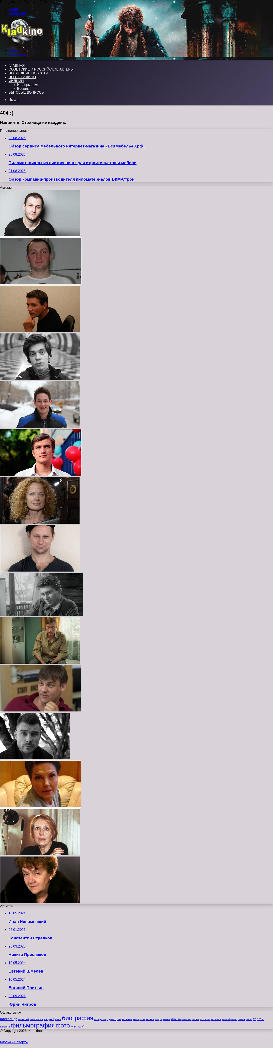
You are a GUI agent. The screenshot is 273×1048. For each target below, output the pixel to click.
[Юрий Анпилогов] (40, 663)
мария (195, 1019)
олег (234, 1019)
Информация (27, 85)
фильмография (33, 1025)
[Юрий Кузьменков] (41, 615)
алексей (23, 1019)
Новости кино (22, 77)
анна (58, 1019)
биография (77, 1017)
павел (249, 1019)
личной (176, 1019)
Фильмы (16, 81)
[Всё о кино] (21, 43)
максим (186, 1019)
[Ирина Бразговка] (40, 523)
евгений (127, 1019)
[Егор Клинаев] (40, 379)
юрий (81, 1026)
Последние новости (28, 73)
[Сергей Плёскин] (40, 331)
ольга (241, 1019)
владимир (101, 1019)
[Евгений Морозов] (35, 758)
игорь (158, 1019)
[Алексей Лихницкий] (40, 283)
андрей (49, 1019)
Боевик (23, 88)
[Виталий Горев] (40, 710)
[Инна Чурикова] (40, 854)
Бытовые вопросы (27, 92)
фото (63, 1025)
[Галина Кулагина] (40, 806)
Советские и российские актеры (41, 69)
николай (226, 1019)
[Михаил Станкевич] (40, 570)
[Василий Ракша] (40, 427)
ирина (166, 1019)
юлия (74, 1026)
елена (150, 1019)
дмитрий (115, 1019)
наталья (216, 1019)
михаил (205, 1019)
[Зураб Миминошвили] (40, 235)
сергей (258, 1019)
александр (8, 1019)
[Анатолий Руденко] (40, 475)
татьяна (5, 1026)
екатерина (139, 1019)
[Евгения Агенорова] (40, 902)
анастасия (36, 1019)
